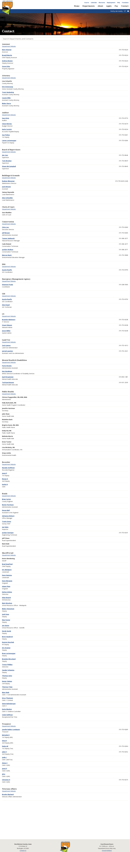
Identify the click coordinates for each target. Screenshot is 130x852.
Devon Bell (6, 510)
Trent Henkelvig (8, 92)
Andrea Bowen (7, 61)
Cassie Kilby (6, 98)
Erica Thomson (7, 698)
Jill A (3, 774)
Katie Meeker (7, 709)
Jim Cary (5, 155)
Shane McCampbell (9, 166)
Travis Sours (6, 521)
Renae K (5, 479)
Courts (86, 2)
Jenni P (4, 473)
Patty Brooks (7, 366)
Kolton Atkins (7, 592)
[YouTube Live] (128, 11)
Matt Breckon (7, 603)
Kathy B (5, 484)
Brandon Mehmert (8, 320)
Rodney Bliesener (8, 181)
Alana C (5, 763)
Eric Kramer (6, 648)
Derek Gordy (6, 631)
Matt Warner (6, 50)
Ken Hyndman (7, 371)
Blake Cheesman (8, 609)
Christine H (6, 780)
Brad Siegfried (7, 564)
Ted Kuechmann (8, 382)
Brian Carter (6, 499)
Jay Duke (5, 527)
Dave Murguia (7, 581)
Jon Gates (5, 625)
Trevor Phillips (7, 665)
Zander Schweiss (8, 670)
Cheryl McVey (7, 124)
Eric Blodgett (7, 570)
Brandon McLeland (9, 659)
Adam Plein (6, 586)
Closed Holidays (107, 850)
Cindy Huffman (7, 715)
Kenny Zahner (7, 681)
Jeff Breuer (6, 233)
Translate (125, 2)
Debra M (5, 746)
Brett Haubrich (7, 637)
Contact (124, 6)
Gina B (4, 741)
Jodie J (4, 757)
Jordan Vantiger (8, 533)
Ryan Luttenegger (8, 653)
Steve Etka (6, 66)
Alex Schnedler (7, 198)
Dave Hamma (7, 575)
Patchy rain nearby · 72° (118, 11)
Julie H (4, 752)
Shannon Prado (7, 285)
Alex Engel (6, 305)
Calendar (94, 2)
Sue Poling (6, 135)
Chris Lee (5, 227)
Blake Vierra (6, 103)
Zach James (6, 345)
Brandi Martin (7, 55)
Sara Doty (5, 118)
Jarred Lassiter (7, 351)
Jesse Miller (6, 331)
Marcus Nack (7, 255)
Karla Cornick (7, 129)
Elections (102, 2)
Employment (111, 2)
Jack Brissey (6, 187)
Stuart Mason (7, 325)
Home (76, 6)
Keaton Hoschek (8, 642)
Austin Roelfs (7, 270)
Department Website (9, 46)
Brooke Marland (8, 794)
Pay (116, 6)
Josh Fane (5, 614)
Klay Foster (6, 620)
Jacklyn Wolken (7, 250)
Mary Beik (5, 692)
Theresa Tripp (7, 687)
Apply (109, 6)
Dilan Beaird (6, 598)
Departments (88, 6)
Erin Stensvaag (7, 87)
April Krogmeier (8, 377)
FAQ (118, 2)
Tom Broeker (7, 161)
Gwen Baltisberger (9, 704)
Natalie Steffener (8, 468)
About (100, 6)
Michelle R (5, 735)
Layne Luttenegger (9, 140)
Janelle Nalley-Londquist (11, 729)
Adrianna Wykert (8, 516)
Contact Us (23, 850)
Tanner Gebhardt (8, 238)
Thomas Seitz (7, 676)
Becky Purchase (8, 505)
